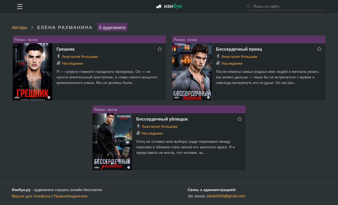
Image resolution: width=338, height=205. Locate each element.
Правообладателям (70, 195)
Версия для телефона (31, 195)
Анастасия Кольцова (80, 56)
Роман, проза (25, 39)
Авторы (19, 27)
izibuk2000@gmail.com (225, 195)
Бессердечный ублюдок (162, 119)
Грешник (65, 49)
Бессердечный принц (239, 49)
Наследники (72, 63)
